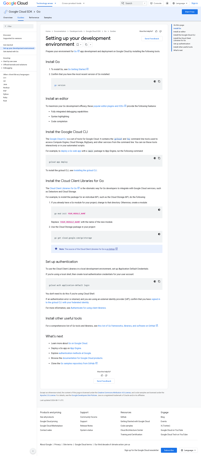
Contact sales (46, 430)
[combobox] (133, 3)
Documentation (60, 31)
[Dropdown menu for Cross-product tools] (84, 3)
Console (157, 3)
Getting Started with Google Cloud (135, 421)
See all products (47, 417)
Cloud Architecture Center (132, 430)
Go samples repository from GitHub (78, 363)
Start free (189, 12)
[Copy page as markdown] (86, 44)
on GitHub (110, 249)
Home (48, 31)
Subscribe (169, 450)
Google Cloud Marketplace (51, 426)
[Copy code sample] (159, 81)
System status (86, 430)
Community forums (88, 417)
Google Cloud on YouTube (172, 430)
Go (38, 11)
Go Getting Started (77, 69)
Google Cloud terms (83, 444)
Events (164, 421)
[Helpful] (156, 31)
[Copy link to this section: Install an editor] (71, 99)
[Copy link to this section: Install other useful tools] (84, 318)
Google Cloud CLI (58, 139)
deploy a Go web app (71, 151)
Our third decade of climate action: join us (112, 444)
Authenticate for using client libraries (88, 308)
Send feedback (152, 38)
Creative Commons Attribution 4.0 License (114, 393)
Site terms (67, 444)
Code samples (127, 426)
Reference (34, 17)
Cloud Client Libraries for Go (63, 188)
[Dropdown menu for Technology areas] (56, 3)
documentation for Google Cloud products (82, 358)
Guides (20, 17)
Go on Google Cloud (77, 343)
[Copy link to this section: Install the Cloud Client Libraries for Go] (106, 181)
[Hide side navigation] (33, 451)
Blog (163, 417)
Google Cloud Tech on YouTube (174, 434)
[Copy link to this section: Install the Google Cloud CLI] (90, 132)
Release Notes (86, 426)
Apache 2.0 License (48, 395)
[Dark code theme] (155, 81)
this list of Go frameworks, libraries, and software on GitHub (126, 326)
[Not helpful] (160, 31)
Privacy (57, 444)
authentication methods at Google (75, 353)
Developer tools (76, 31)
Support (83, 421)
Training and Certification (131, 434)
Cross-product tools (71, 3)
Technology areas (45, 3)
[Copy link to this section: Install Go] (62, 62)
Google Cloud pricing (49, 421)
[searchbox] (18, 26)
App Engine (75, 348)
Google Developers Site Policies (84, 395)
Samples (48, 17)
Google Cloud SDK (20, 11)
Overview (7, 17)
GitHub (123, 417)
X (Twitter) (165, 426)
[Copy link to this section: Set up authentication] (80, 262)
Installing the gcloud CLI (85, 170)
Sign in (195, 3)
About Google (46, 444)
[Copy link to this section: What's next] (66, 336)
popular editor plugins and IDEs (108, 106)
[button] (18, 61)
